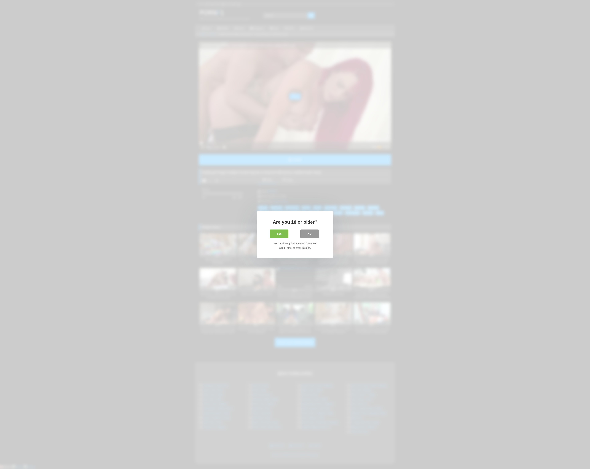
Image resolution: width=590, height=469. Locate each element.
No (309, 233)
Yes (279, 233)
